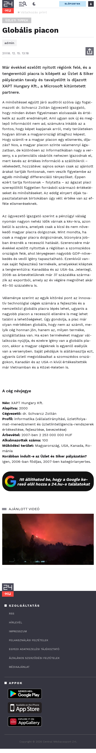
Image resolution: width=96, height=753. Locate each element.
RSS (11, 613)
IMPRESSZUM (18, 631)
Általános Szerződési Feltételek (34, 658)
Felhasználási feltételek (28, 640)
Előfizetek (72, 3)
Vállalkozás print (34, 12)
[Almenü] (23, 4)
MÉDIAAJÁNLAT (19, 666)
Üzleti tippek (16, 20)
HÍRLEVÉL (15, 622)
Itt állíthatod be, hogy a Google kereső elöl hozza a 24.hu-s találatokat (53, 481)
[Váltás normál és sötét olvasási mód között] (34, 4)
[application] (48, 539)
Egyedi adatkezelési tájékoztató (34, 649)
